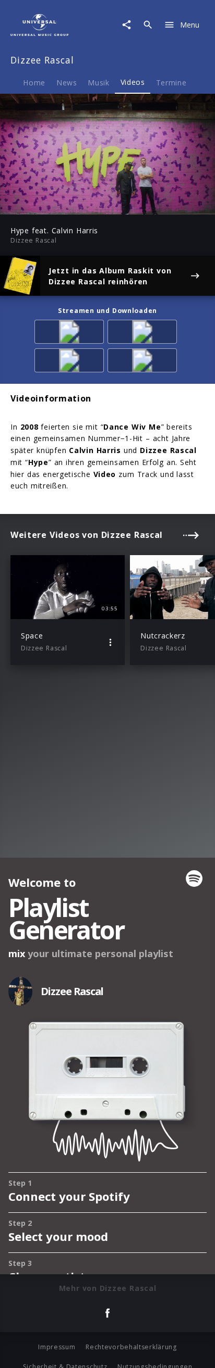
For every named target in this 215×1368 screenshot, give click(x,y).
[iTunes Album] (144, 362)
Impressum (56, 1346)
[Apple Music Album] (71, 333)
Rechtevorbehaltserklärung (131, 1346)
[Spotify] (144, 333)
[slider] (74, 203)
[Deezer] (71, 362)
